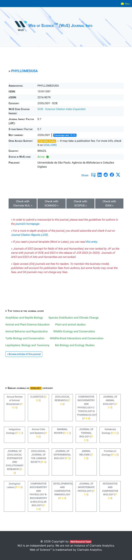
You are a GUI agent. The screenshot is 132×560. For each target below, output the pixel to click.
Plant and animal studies (70, 325)
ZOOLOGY (36, 388)
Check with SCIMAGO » (52, 203)
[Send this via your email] (93, 174)
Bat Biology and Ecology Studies (75, 345)
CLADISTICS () (38, 398)
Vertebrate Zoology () (110, 431)
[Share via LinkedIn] (99, 174)
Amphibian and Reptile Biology (24, 318)
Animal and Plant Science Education (27, 325)
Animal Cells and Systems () (38, 433)
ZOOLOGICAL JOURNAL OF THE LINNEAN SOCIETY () (38, 456)
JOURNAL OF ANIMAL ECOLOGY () (110, 402)
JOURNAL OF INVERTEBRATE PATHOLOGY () (86, 489)
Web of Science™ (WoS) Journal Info (60, 26)
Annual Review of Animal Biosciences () (14, 402)
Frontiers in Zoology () (110, 453)
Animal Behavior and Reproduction (26, 331)
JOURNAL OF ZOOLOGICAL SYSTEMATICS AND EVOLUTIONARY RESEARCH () (14, 462)
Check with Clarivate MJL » (22, 203)
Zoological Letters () (15, 485)
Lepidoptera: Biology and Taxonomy (27, 345)
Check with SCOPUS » (80, 203)
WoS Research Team (80, 541)
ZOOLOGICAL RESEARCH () (62, 400)
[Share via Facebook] (112, 174)
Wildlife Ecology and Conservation (74, 331)
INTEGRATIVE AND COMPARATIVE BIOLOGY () (110, 491)
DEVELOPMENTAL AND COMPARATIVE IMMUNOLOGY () (63, 491)
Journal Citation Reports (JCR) (29, 235)
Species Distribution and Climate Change (73, 318)
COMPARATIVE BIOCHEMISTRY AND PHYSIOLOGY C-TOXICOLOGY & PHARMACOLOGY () (87, 407)
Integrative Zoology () (14, 431)
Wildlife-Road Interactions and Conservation (76, 338)
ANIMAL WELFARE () (86, 454)
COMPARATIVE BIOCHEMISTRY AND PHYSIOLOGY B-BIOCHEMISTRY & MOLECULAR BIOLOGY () (38, 496)
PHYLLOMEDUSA (24, 70)
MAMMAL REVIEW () (62, 431)
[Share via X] (118, 174)
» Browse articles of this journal (24, 354)
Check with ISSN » (109, 203)
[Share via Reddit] (106, 174)
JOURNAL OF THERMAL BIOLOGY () (86, 435)
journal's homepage (27, 224)
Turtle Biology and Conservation (24, 338)
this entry (91, 242)
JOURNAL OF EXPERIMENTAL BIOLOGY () (62, 454)
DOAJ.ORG (50, 145)
